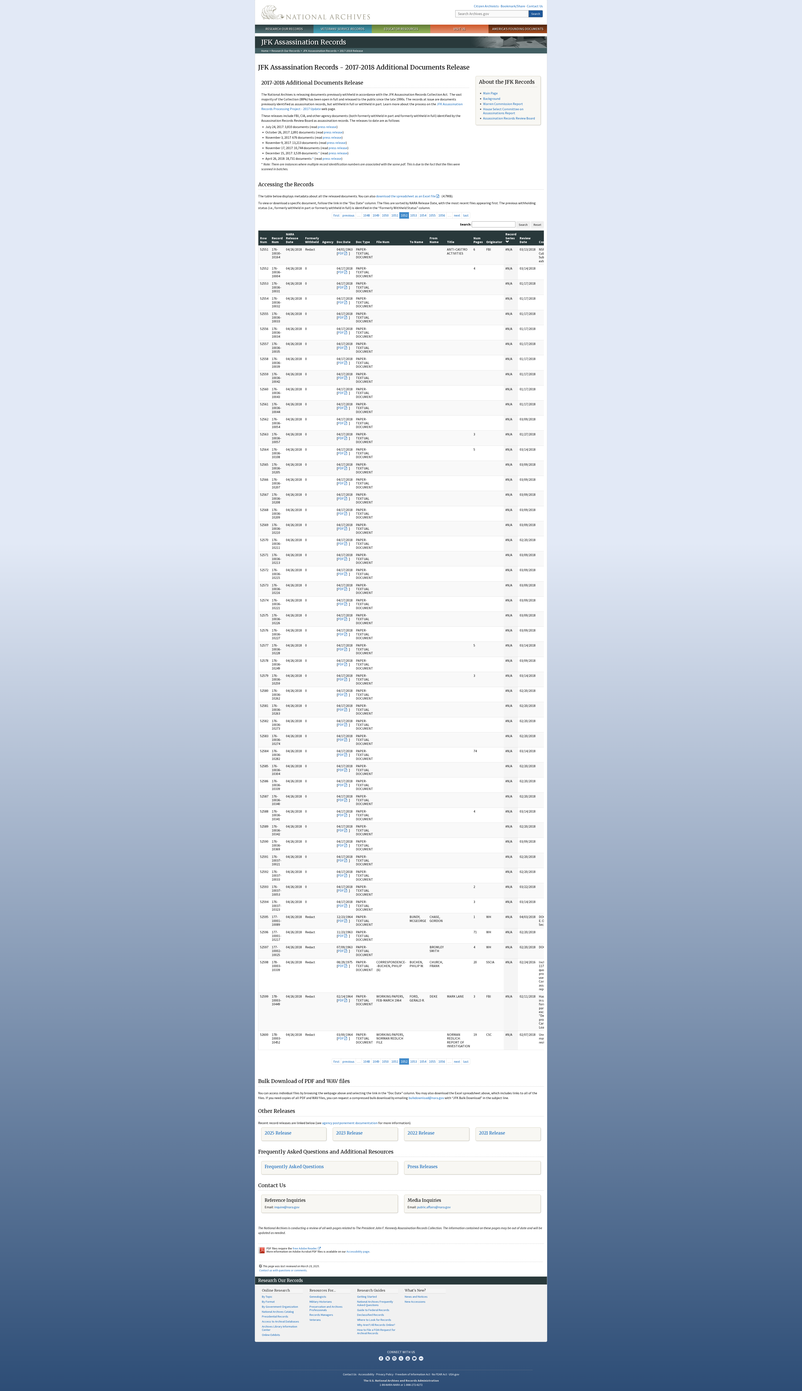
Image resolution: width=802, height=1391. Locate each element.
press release (327, 127)
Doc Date (343, 242)
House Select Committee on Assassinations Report (503, 111)
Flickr (421, 1358)
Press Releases (422, 1166)
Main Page (490, 93)
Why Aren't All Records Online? (376, 1325)
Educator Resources (401, 29)
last (466, 215)
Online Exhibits (271, 1335)
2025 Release (278, 1133)
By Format (268, 1302)
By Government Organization (280, 1307)
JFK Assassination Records (320, 51)
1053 (413, 215)
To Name (416, 242)
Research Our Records (284, 29)
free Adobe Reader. (305, 1248)
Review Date (525, 240)
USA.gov (454, 1374)
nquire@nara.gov (287, 1207)
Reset (537, 225)
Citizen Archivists (486, 6)
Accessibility (366, 1374)
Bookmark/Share (513, 6)
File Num (383, 242)
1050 (385, 215)
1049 (376, 215)
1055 (432, 215)
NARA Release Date (292, 238)
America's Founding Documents (517, 29)
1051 (394, 215)
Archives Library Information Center (279, 1328)
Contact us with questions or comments (283, 1270)
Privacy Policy (384, 1374)
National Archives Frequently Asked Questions (375, 1303)
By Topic (267, 1296)
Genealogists (318, 1296)
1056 (441, 215)
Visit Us (459, 29)
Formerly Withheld (312, 240)
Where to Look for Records (374, 1320)
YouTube (407, 1358)
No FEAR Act (439, 1374)
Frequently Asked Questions (294, 1166)
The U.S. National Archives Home (315, 12)
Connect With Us (401, 1352)
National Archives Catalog (278, 1312)
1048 (366, 215)
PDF (341, 253)
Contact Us (535, 6)
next (457, 215)
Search (535, 14)
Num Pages (478, 240)
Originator (494, 242)
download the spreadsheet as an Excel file (406, 196)
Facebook (380, 1358)
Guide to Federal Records (373, 1310)
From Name (434, 240)
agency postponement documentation (350, 1123)
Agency (327, 242)
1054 (423, 215)
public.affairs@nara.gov (433, 1207)
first (336, 215)
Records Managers (321, 1315)
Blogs (414, 1358)
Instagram (394, 1358)
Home (265, 51)
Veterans (315, 1320)
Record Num (277, 240)
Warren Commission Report (503, 104)
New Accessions (415, 1302)
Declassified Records (370, 1315)
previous (348, 215)
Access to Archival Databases (280, 1321)
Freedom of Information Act (412, 1374)
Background (491, 98)
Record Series (510, 236)
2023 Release (349, 1133)
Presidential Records (275, 1316)
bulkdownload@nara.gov (426, 1098)
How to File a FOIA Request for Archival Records (376, 1331)
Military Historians (321, 1302)
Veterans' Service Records (342, 29)
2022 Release (420, 1133)
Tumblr (401, 1358)
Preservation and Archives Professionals (326, 1308)
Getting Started (367, 1296)
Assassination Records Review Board (509, 118)
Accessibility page (357, 1251)
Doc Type (363, 242)
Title (450, 242)
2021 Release (492, 1133)
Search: (465, 224)
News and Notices (416, 1296)
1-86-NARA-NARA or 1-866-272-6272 (401, 1385)
